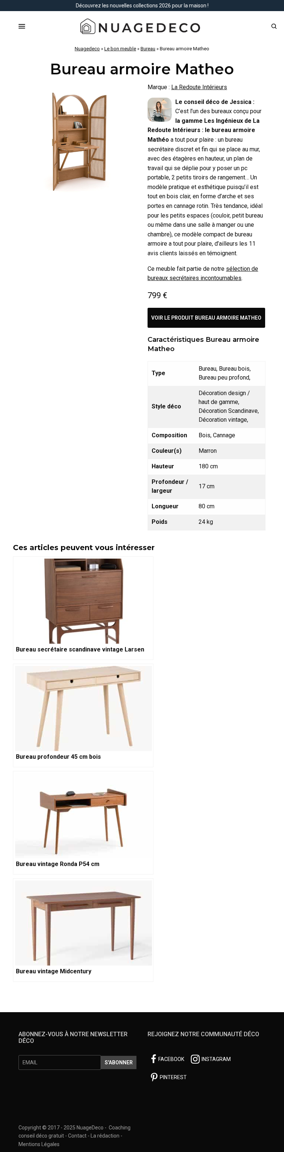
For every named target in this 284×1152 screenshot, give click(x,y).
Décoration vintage (223, 419)
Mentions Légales (39, 1144)
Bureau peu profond (224, 377)
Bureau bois (234, 368)
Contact (77, 1136)
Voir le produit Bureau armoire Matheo (206, 318)
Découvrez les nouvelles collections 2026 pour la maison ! (142, 6)
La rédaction (105, 1136)
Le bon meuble (120, 48)
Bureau (148, 48)
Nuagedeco (87, 48)
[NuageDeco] (142, 26)
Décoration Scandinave (228, 410)
